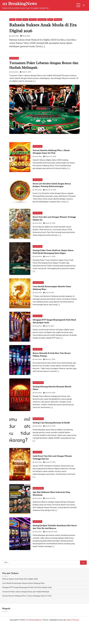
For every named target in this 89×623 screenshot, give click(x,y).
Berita (19, 19)
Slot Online (37, 146)
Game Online (38, 282)
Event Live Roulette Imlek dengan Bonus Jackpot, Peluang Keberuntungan (52, 185)
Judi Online (14, 58)
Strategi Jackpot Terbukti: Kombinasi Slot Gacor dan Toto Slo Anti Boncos (55, 526)
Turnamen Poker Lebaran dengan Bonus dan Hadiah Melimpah (25, 591)
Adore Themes (72, 620)
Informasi (33, 19)
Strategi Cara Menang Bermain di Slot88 (51, 422)
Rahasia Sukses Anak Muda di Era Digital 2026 (20, 579)
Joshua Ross (15, 36)
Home (25, 19)
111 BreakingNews (19, 3)
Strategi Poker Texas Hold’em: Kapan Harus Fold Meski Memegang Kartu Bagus (53, 251)
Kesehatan (42, 19)
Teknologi (58, 19)
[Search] (84, 5)
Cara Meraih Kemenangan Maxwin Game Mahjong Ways (23, 583)
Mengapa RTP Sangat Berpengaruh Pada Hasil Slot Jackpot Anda (27, 587)
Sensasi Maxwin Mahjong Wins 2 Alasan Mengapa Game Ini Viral (51, 151)
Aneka (12, 19)
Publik (50, 19)
